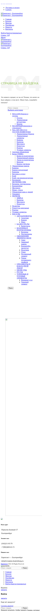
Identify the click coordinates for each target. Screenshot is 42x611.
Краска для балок (23, 164)
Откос (23, 252)
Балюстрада (25, 226)
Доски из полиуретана (25, 160)
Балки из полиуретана (25, 156)
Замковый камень (25, 243)
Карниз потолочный (20, 170)
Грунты (19, 118)
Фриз (23, 222)
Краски (19, 124)
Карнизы (20, 142)
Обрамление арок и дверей (22, 192)
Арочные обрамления (20, 152)
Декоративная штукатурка (22, 121)
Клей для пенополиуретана (22, 178)
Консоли (20, 162)
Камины (20, 140)
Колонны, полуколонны (21, 184)
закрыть (4, 590)
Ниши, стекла (17, 190)
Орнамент (16, 194)
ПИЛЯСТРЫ (22, 270)
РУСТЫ (20, 272)
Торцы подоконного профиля (26, 260)
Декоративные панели (20, 166)
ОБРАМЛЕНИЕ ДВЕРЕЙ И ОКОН (24, 237)
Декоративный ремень (25, 158)
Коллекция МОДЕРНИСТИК (19, 181)
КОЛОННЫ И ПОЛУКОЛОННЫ (24, 229)
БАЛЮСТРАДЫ (23, 224)
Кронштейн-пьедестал (26, 247)
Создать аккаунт (7, 606)
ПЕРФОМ (16, 196)
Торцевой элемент (25, 283)
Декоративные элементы (22, 137)
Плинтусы (21, 146)
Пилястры (16, 206)
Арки (23, 240)
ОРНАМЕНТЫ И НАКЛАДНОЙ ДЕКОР (23, 266)
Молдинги (21, 144)
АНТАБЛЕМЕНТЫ (24, 216)
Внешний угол (26, 280)
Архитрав (25, 218)
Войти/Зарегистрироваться (15, 584)
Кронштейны (17, 186)
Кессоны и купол (18, 174)
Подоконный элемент (26, 255)
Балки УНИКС (18, 154)
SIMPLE (20, 198)
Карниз (24, 220)
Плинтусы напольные (20, 208)
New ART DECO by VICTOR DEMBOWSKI (21, 131)
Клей (14, 176)
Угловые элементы (24, 150)
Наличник (25, 250)
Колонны (24, 232)
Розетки (20, 148)
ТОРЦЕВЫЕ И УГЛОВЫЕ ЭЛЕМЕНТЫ (22, 276)
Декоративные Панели (25, 134)
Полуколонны (26, 234)
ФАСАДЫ (16, 214)
